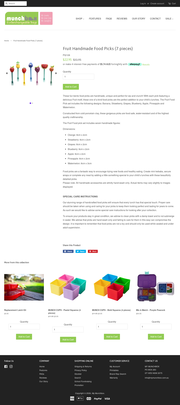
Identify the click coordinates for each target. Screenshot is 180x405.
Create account (157, 3)
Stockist (78, 373)
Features (43, 370)
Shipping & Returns (83, 366)
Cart (174, 3)
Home (6, 40)
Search (78, 377)
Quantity (67, 71)
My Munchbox (98, 393)
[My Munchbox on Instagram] (11, 367)
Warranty (114, 377)
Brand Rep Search (118, 373)
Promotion (79, 385)
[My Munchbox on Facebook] (5, 367)
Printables (114, 370)
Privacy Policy (81, 370)
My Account (115, 366)
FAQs (41, 373)
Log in (143, 3)
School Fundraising (83, 381)
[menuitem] (81, 18)
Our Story (43, 381)
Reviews (43, 377)
